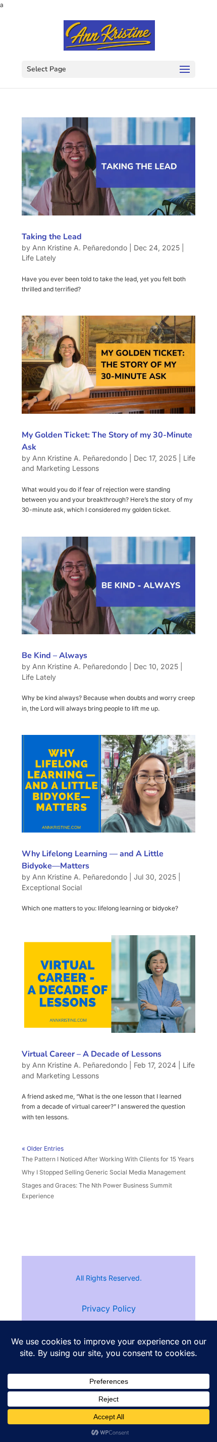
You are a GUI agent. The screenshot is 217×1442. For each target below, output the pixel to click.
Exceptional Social (52, 887)
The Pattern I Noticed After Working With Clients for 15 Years (108, 1159)
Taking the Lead (52, 236)
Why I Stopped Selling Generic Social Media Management (104, 1172)
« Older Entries (43, 1148)
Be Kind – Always (54, 655)
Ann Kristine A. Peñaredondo (79, 247)
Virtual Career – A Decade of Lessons (91, 1054)
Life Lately (39, 257)
